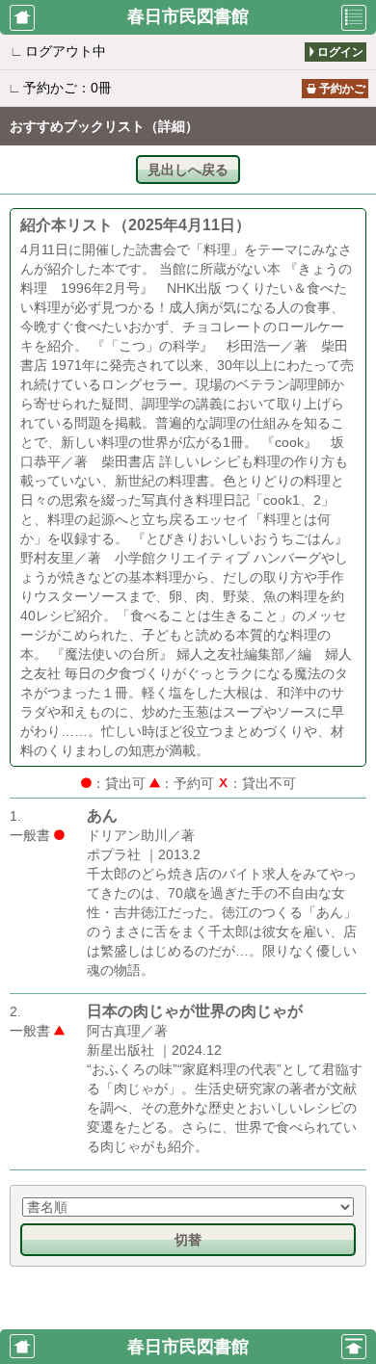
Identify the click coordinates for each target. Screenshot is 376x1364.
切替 (188, 1239)
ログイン (340, 52)
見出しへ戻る (188, 169)
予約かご (342, 88)
